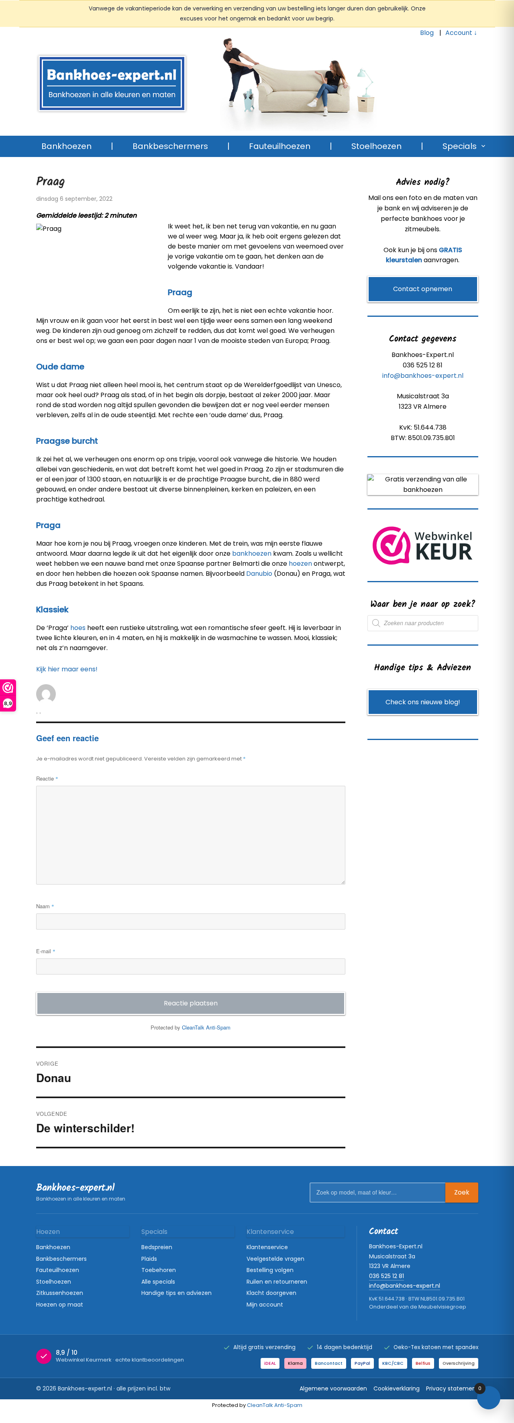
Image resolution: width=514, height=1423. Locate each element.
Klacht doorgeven (271, 1293)
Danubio (259, 573)
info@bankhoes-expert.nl (422, 375)
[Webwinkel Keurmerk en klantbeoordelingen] (423, 545)
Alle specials (158, 1282)
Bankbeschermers (170, 146)
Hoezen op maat (59, 1305)
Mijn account (265, 1305)
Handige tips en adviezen (176, 1293)
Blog (427, 32)
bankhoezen (251, 553)
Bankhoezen (66, 146)
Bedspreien (156, 1247)
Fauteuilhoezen (279, 146)
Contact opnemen (422, 289)
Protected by (190, 1027)
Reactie (47, 778)
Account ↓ (461, 32)
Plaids (149, 1259)
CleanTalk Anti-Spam (206, 1027)
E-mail (45, 951)
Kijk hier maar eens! (67, 669)
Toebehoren (158, 1270)
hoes (78, 627)
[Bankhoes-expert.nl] (282, 89)
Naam (45, 906)
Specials (460, 146)
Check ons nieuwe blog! (423, 702)
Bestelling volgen (270, 1270)
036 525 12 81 (386, 1276)
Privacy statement (452, 1388)
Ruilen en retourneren (277, 1282)
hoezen (300, 563)
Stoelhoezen (376, 146)
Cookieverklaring (396, 1388)
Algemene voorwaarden (333, 1388)
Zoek (461, 1192)
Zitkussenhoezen (59, 1293)
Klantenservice (267, 1247)
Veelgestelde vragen (275, 1259)
